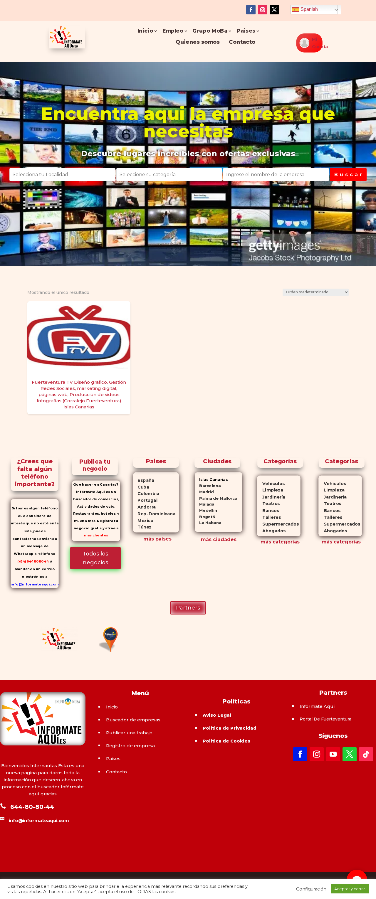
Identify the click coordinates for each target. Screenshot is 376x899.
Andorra (144, 507)
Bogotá (205, 516)
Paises (245, 31)
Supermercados (278, 523)
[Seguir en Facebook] (251, 9)
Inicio (145, 31)
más (266, 542)
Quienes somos (198, 42)
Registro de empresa (130, 745)
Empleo (172, 31)
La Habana (208, 522)
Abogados (271, 530)
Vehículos (271, 483)
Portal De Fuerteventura (325, 719)
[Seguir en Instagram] (262, 9)
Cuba (141, 486)
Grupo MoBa (209, 31)
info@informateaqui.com (34, 584)
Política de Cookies (226, 741)
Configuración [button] (311, 889)
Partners (188, 608)
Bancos (268, 510)
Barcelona (208, 485)
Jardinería (271, 496)
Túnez (142, 527)
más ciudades (218, 539)
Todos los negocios (95, 558)
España (144, 480)
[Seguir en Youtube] (333, 754)
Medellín (206, 510)
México (143, 520)
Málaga (204, 504)
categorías (285, 542)
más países (157, 539)
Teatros (268, 503)
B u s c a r (348, 174)
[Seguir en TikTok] (366, 754)
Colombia (146, 493)
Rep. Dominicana (154, 513)
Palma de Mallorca (216, 498)
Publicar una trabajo (129, 732)
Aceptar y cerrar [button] (349, 888)
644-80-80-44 (32, 806)
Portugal (145, 500)
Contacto (242, 42)
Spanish (308, 9)
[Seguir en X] (274, 9)
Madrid (204, 491)
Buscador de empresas (133, 720)
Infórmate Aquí (317, 706)
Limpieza (270, 490)
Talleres (269, 517)
